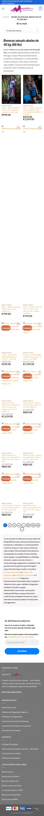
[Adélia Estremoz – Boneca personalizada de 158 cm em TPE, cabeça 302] (11, 486)
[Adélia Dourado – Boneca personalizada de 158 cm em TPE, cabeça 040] (32, 436)
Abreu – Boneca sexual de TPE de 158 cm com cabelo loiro (11, 309)
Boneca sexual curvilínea (11, 785)
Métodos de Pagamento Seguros (15, 712)
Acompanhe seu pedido (11, 730)
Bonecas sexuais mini (10, 781)
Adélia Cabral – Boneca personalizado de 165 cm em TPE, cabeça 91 (32, 405)
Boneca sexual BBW (10, 799)
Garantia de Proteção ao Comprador (16, 726)
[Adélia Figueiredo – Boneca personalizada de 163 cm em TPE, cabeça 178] (32, 486)
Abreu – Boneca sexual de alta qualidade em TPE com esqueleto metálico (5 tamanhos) (32, 111)
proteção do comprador (24, 575)
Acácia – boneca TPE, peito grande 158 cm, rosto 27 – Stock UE (9, 357)
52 (28, 525)
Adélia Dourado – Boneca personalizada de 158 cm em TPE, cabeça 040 (32, 457)
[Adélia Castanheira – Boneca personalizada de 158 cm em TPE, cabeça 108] (11, 436)
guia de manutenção (12, 578)
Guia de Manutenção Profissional (15, 721)
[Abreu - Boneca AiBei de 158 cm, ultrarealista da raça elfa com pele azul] (11, 89)
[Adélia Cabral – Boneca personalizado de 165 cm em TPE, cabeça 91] (32, 384)
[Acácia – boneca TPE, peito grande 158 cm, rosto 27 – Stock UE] (11, 336)
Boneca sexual (7, 772)
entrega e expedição (12, 572)
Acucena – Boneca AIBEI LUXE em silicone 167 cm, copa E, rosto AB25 (32, 357)
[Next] (22, 529)
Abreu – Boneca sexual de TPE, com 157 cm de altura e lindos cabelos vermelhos (32, 310)
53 (33, 525)
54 (38, 525)
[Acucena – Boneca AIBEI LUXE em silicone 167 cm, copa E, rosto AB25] (32, 336)
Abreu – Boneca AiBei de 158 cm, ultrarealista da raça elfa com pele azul (11, 110)
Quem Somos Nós (9, 707)
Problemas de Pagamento (12, 716)
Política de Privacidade (11, 758)
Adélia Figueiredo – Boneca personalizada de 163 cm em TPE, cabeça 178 (32, 508)
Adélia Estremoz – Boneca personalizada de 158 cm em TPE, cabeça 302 (11, 507)
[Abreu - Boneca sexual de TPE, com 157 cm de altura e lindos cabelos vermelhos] (32, 214)
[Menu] (3, 9)
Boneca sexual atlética (11, 776)
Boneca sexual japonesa (11, 794)
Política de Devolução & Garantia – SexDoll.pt (20, 749)
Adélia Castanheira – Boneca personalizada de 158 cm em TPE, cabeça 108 (11, 458)
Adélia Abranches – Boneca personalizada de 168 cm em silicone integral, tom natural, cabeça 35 (11, 407)
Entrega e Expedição (10, 744)
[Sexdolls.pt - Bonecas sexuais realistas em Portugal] (22, 8)
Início (6, 17)
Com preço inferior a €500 (12, 790)
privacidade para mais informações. (21, 637)
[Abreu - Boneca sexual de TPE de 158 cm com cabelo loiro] (11, 214)
